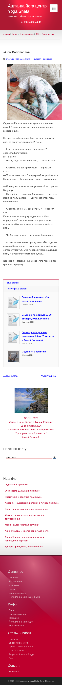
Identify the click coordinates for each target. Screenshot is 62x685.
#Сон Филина (50, 375)
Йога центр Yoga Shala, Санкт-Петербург (37, 681)
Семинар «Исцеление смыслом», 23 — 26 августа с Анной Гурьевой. (38, 336)
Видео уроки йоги (18, 642)
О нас (12, 610)
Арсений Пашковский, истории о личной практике (32, 502)
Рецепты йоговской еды (21, 654)
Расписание (15, 581)
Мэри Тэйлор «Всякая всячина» (22, 524)
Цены (12, 589)
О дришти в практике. (34, 351)
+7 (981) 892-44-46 (31, 22)
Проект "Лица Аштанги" (21, 646)
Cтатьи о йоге (27, 34)
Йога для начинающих (21, 621)
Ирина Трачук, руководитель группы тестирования (24, 517)
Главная (6, 34)
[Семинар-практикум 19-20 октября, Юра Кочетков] (13, 319)
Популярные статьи (16, 288)
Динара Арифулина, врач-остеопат (24, 546)
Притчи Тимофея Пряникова (38, 59)
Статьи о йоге (16, 650)
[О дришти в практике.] (13, 356)
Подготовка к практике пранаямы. (23, 497)
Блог (14, 34)
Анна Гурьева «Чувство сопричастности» (27, 530)
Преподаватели (17, 614)
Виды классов (16, 625)
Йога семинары (17, 593)
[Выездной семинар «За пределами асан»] (13, 302)
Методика (14, 618)
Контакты (14, 585)
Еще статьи (13, 282)
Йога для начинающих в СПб (24, 596)
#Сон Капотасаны (45, 34)
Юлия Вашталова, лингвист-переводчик (26, 509)
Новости (13, 639)
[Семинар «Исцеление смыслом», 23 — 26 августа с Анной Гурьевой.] (13, 337)
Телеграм (14, 671)
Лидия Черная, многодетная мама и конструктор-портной (24, 539)
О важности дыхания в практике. (22, 490)
